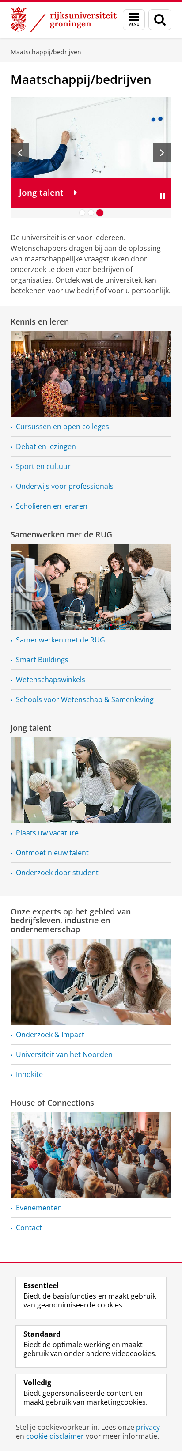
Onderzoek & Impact (50, 1034)
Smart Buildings (42, 659)
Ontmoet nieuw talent (52, 852)
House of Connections (52, 1102)
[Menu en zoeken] (134, 19)
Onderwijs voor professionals (65, 486)
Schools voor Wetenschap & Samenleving (85, 699)
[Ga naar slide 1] (82, 212)
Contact (29, 1227)
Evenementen (39, 1207)
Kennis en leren (40, 321)
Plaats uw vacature (47, 832)
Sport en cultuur (43, 466)
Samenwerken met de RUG (61, 534)
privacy (148, 1427)
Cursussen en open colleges (62, 426)
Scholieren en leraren (51, 506)
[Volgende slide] (162, 152)
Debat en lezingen (46, 446)
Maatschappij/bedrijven (46, 52)
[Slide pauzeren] (162, 196)
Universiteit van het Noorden (64, 1054)
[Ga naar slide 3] (99, 212)
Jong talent (31, 727)
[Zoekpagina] (160, 19)
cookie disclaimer (55, 1436)
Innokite (29, 1074)
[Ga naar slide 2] (91, 212)
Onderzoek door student (57, 872)
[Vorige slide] (20, 152)
